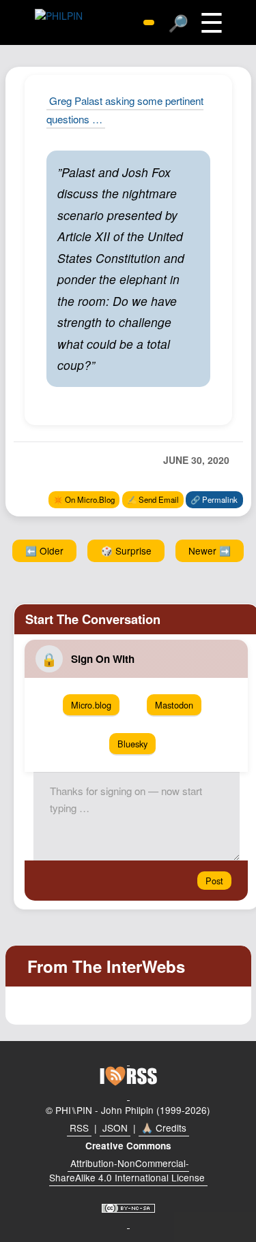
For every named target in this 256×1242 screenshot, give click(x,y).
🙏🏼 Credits (163, 1127)
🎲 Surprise (126, 550)
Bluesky (132, 743)
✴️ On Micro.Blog (84, 499)
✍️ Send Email (153, 499)
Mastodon (174, 704)
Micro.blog (91, 704)
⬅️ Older (44, 550)
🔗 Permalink (214, 499)
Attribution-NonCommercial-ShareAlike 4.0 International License (127, 1170)
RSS (79, 1127)
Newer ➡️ (209, 550)
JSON (115, 1127)
